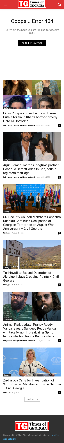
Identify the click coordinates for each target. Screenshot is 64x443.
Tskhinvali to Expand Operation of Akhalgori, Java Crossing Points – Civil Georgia (31, 276)
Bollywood (8, 108)
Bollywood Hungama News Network (19, 125)
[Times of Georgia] (32, 426)
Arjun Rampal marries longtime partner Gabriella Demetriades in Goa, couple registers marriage (31, 169)
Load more (31, 399)
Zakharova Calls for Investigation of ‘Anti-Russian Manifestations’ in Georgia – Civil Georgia (32, 384)
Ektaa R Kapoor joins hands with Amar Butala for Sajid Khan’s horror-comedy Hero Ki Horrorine (30, 117)
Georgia (7, 212)
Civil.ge (6, 233)
